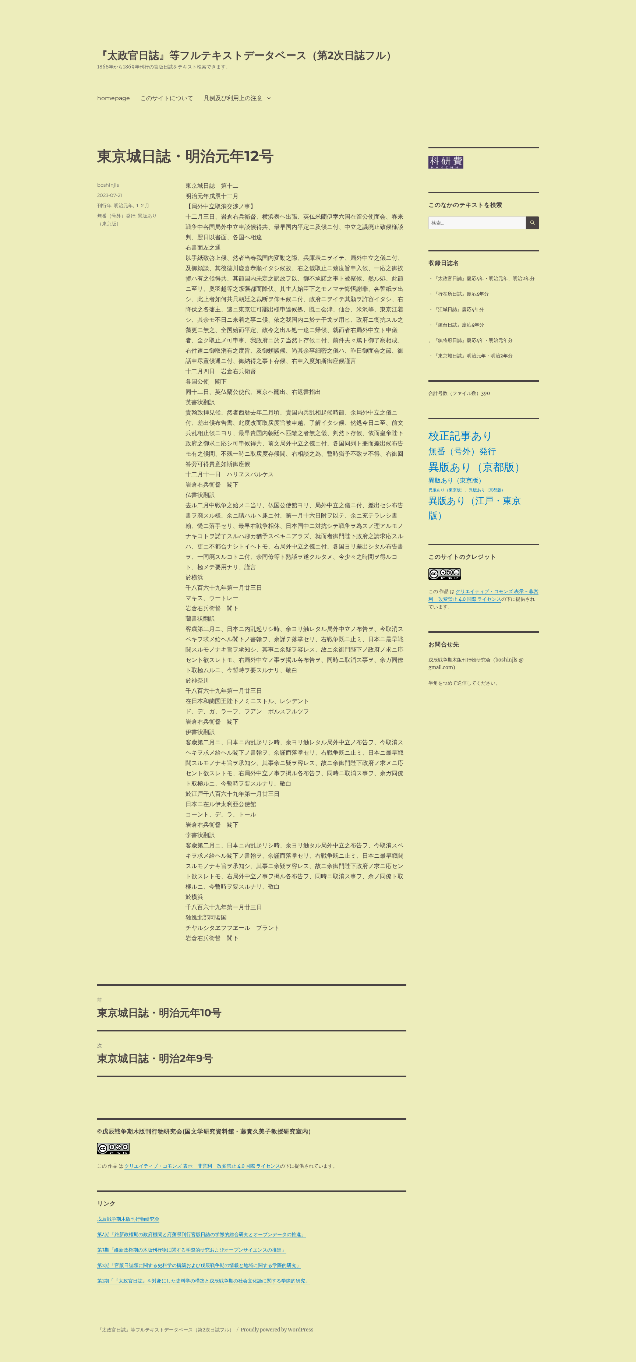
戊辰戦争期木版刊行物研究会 (128, 1219)
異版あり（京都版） (476, 467)
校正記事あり (460, 435)
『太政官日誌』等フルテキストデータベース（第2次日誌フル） (246, 55)
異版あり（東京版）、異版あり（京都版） (466, 490)
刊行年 (104, 205)
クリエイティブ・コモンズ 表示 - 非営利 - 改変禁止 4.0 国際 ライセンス (202, 1166)
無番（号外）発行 (116, 216)
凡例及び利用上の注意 (233, 98)
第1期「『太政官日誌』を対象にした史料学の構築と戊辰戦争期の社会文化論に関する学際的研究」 (203, 1281)
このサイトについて (166, 98)
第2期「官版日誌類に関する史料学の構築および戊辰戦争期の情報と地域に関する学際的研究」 (199, 1265)
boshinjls (108, 185)
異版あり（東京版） (456, 480)
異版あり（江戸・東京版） (474, 508)
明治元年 (123, 205)
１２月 (142, 205)
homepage (113, 98)
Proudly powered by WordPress (277, 1330)
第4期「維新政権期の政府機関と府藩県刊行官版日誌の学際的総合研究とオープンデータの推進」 (201, 1234)
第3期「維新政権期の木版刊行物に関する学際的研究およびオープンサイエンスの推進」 (191, 1250)
